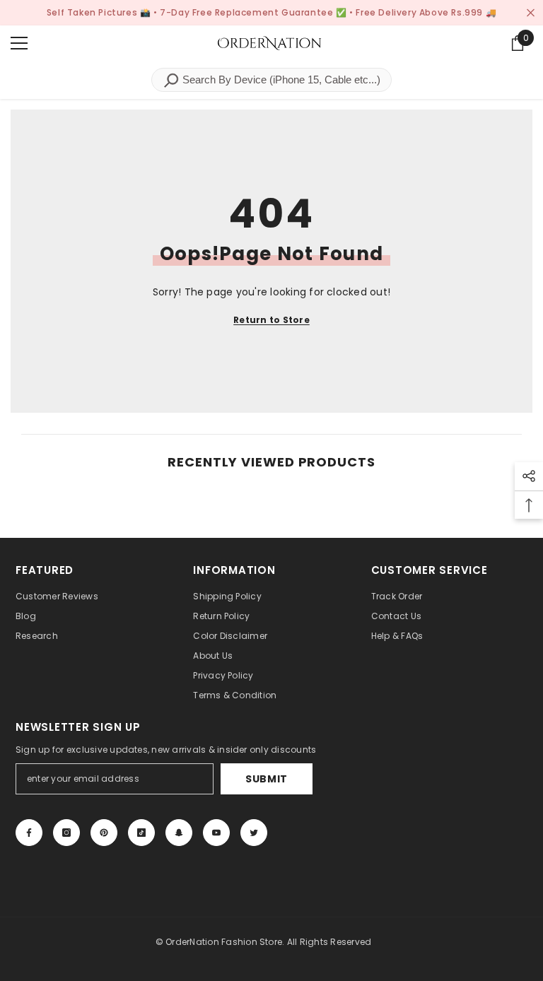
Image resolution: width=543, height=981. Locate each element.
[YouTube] (216, 832)
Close (530, 13)
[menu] (19, 43)
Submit (266, 779)
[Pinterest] (103, 832)
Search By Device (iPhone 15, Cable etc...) (280, 80)
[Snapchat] (178, 832)
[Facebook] (29, 832)
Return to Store (271, 320)
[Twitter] (253, 832)
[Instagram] (66, 832)
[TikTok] (141, 832)
